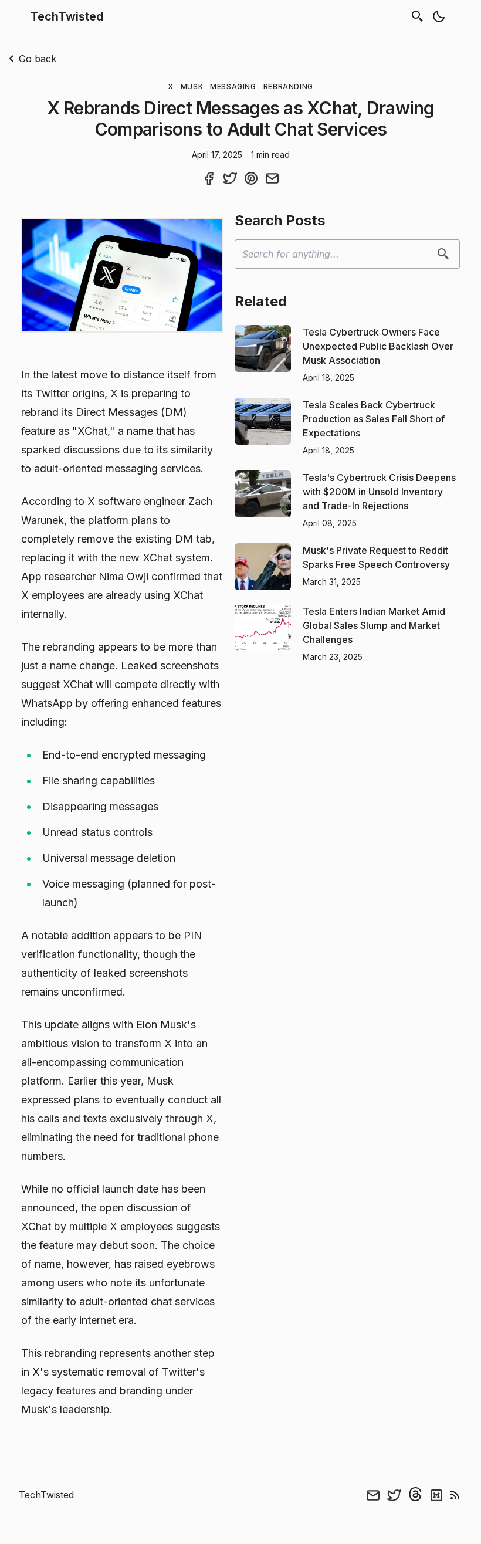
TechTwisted (67, 16)
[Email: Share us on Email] (272, 178)
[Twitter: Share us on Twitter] (230, 178)
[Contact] (373, 1495)
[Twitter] (394, 1495)
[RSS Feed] (455, 1495)
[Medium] (436, 1495)
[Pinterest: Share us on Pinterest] (251, 178)
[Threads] (415, 1495)
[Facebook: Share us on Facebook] (208, 178)
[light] (439, 16)
